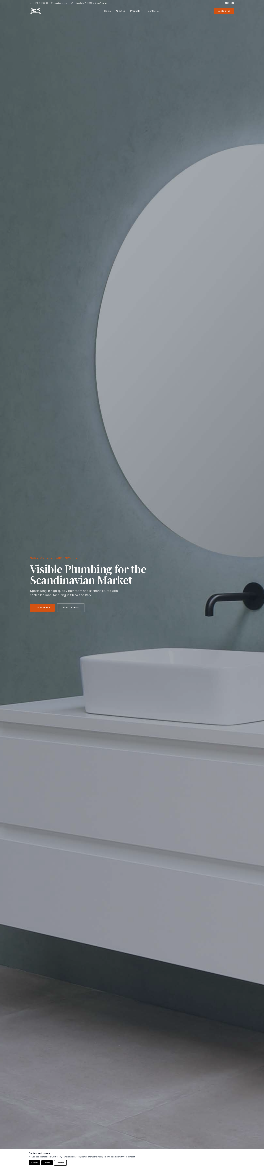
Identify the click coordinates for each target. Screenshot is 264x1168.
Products (135, 11)
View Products (70, 607)
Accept (34, 1163)
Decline (47, 1163)
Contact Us (224, 11)
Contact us (154, 11)
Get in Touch (42, 607)
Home (107, 11)
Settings (60, 1163)
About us (120, 11)
